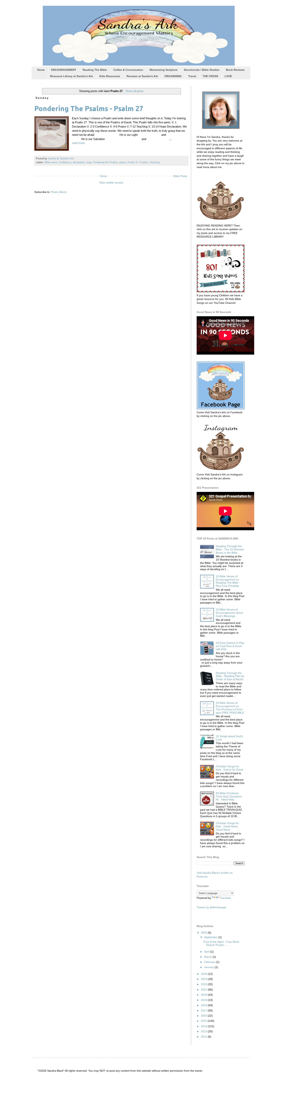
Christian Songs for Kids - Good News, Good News (227, 826)
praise (122, 162)
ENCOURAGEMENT (63, 69)
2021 (204, 989)
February (210, 961)
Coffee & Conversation (128, 69)
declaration (79, 162)
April (207, 951)
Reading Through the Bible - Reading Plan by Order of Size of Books (230, 676)
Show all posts (134, 91)
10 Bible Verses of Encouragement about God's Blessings (229, 613)
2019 (204, 999)
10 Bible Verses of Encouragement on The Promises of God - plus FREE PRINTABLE (230, 707)
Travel (192, 76)
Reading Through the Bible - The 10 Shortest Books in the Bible (230, 549)
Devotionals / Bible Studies (201, 69)
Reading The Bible (95, 69)
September (211, 937)
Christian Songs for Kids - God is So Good (229, 768)
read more (78, 143)
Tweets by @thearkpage (211, 907)
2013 (204, 1031)
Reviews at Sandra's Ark (142, 76)
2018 (204, 1005)
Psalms (144, 162)
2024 (204, 973)
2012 (204, 1036)
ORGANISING (173, 76)
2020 (204, 994)
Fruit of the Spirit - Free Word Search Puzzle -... (221, 943)
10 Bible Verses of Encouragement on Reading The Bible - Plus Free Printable (228, 581)
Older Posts (180, 176)
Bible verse (51, 162)
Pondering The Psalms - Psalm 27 (88, 108)
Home (41, 69)
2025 (204, 932)
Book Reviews (235, 69)
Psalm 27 (133, 162)
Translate (225, 897)
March (208, 956)
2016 (204, 1015)
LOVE (228, 76)
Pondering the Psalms (105, 162)
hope (89, 162)
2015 (204, 1020)
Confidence (65, 162)
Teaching (155, 162)
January (209, 967)
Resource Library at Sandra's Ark (71, 76)
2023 (204, 979)
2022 (204, 984)
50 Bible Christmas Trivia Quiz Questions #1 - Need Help (229, 796)
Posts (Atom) (59, 191)
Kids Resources (109, 76)
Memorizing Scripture (163, 69)
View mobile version (111, 182)
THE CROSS (210, 76)
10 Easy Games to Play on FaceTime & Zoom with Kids (230, 646)
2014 (204, 1026)
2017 (204, 1010)
